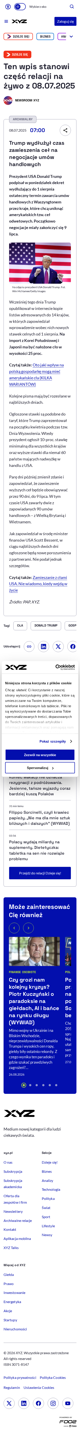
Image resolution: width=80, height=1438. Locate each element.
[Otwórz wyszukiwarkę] (72, 6)
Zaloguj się (65, 21)
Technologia (51, 1189)
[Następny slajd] (28, 928)
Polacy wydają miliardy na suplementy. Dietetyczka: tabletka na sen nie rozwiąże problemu (36, 850)
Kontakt (10, 1229)
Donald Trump (46, 625)
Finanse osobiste (22, 972)
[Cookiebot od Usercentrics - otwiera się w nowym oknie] (56, 667)
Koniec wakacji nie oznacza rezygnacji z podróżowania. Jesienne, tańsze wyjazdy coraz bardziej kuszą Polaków (39, 785)
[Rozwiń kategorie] (71, 36)
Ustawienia (39, 1387)
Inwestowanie (14, 1292)
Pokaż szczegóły (53, 741)
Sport (46, 1217)
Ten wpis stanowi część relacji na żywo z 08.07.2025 (39, 76)
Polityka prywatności (20, 1377)
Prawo (9, 1283)
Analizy (47, 1180)
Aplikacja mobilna (17, 1238)
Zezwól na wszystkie (40, 755)
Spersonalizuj (37, 768)
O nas (8, 1162)
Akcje (8, 1311)
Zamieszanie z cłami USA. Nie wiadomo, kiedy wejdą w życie (38, 584)
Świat (46, 1207)
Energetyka (12, 1301)
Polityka (48, 1198)
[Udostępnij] (65, 130)
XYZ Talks (11, 1247)
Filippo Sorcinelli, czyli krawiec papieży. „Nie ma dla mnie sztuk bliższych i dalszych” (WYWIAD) (39, 818)
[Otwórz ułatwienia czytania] (8, 6)
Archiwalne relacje (18, 1220)
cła (20, 625)
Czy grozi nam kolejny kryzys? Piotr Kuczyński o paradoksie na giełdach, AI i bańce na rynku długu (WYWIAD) (34, 1001)
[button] (24, 1085)
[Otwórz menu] (6, 21)
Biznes (45, 36)
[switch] (20, 6)
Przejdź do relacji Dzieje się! (40, 873)
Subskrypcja (13, 1171)
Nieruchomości (15, 1329)
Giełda (9, 1274)
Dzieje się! (21, 36)
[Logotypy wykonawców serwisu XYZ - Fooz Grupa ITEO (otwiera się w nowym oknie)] (68, 1423)
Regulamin (12, 1387)
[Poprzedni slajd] (14, 928)
